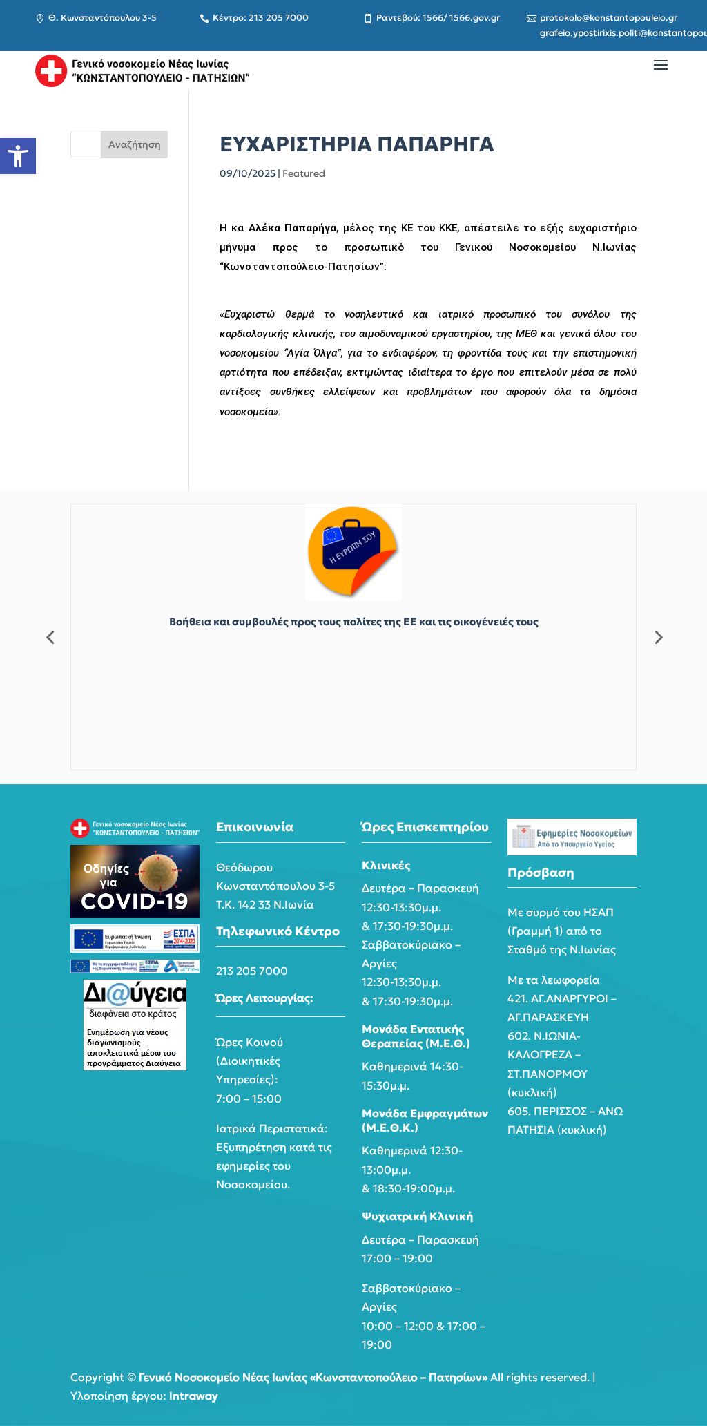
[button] (18, 156)
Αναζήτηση (134, 144)
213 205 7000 (252, 971)
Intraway (193, 1396)
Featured (303, 173)
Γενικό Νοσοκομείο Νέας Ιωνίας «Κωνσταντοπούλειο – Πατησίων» (313, 1377)
